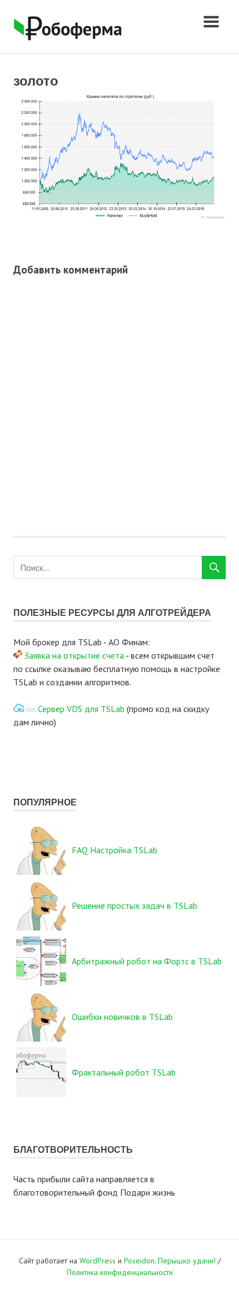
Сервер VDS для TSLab (81, 708)
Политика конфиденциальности (120, 1272)
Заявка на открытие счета (74, 655)
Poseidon (139, 1261)
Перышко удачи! (187, 1261)
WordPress (97, 1261)
